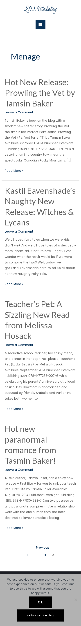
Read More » (14, 170)
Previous (41, 547)
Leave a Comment (19, 112)
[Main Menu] (40, 24)
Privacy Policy (40, 615)
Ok (40, 602)
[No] (75, 600)
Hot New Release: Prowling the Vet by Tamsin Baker (40, 92)
